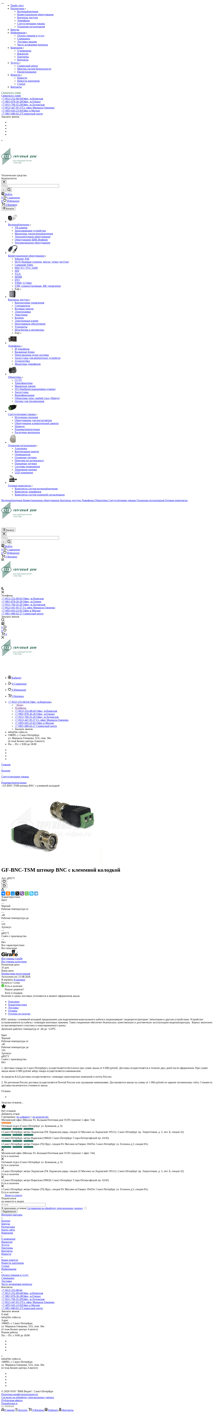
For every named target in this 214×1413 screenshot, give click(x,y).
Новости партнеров (28, 80)
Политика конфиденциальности (19, 1394)
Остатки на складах (19, 1013)
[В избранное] (4, 882)
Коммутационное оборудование (35, 14)
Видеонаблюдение (27, 11)
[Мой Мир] (13, 893)
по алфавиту (23, 1116)
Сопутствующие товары (31, 23)
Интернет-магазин (11, 1214)
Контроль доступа (27, 17)
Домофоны (23, 20)
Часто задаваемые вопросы (32, 44)
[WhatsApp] (27, 893)
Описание (14, 1001)
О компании (24, 50)
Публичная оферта (12, 1400)
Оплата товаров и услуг (30, 35)
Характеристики (17, 1004)
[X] (17, 893)
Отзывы (12, 1010)
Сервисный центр (27, 65)
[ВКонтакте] (3, 893)
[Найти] (9, 190)
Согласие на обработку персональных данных (27, 1397)
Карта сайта (8, 1229)
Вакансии (22, 53)
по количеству (40, 1116)
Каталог (6, 1220)
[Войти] (2, 624)
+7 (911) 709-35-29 (22, 104)
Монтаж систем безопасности (34, 68)
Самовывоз (23, 38)
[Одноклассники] (8, 893)
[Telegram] (36, 893)
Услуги (5, 1244)
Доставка (13, 1007)
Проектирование (26, 71)
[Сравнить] (4, 886)
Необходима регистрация (15, 973)
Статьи (21, 83)
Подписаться (9, 1211)
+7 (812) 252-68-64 (22, 98)
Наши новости (9, 1260)
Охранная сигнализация (31, 26)
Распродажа (8, 1226)
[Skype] (31, 893)
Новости (22, 77)
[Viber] (22, 893)
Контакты (22, 59)
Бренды (5, 1223)
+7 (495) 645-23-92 (20, 110)
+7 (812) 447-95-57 (27, 107)
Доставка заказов (27, 41)
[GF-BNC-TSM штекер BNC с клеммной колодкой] (51, 861)
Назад (19, 704)
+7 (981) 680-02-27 (22, 113)
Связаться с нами (11, 92)
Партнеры (23, 56)
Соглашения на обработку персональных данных (55, 1208)
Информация (8, 1269)
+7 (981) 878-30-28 (21, 101)
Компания (7, 1232)
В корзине (19, 979)
